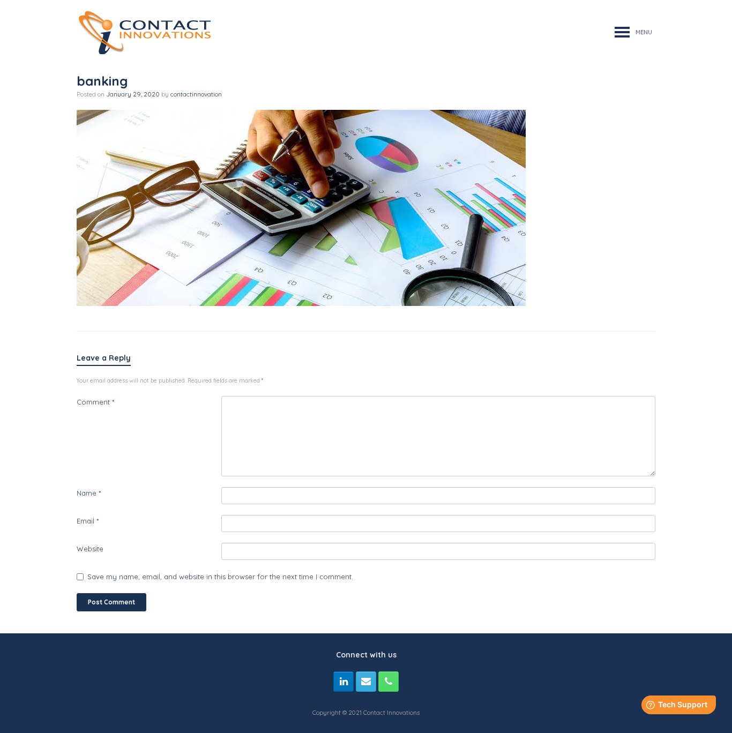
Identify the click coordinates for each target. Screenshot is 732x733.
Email (88, 521)
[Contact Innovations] (144, 32)
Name (89, 493)
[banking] (301, 303)
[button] (644, 32)
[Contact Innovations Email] (366, 681)
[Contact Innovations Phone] (388, 681)
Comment (95, 402)
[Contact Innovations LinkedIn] (343, 681)
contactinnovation (196, 94)
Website (90, 548)
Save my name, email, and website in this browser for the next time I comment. (220, 576)
